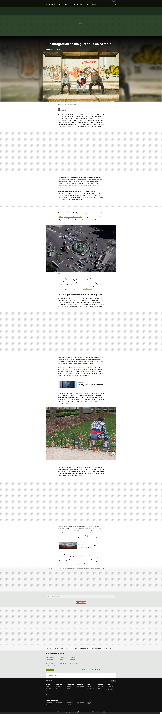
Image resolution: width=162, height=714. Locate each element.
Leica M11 (105, 648)
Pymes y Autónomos (110, 689)
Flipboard (111, 4)
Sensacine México (70, 702)
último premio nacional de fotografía (70, 217)
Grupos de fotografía (89, 568)
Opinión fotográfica (72, 568)
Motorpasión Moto (91, 688)
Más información (90, 712)
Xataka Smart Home (48, 692)
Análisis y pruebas (50, 657)
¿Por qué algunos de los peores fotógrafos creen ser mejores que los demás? (89, 546)
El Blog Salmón (111, 686)
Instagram (113, 4)
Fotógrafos (72, 657)
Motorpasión (90, 686)
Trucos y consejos (62, 657)
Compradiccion (101, 690)
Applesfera (48, 690)
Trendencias (100, 686)
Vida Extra (58, 688)
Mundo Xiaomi (49, 694)
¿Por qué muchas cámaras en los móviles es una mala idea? (90, 384)
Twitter (57, 49)
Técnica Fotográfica (74, 663)
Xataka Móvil (48, 688)
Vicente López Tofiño (84, 367)
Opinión (64, 568)
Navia (87, 369)
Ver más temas (49, 670)
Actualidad (72, 659)
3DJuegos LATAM (59, 702)
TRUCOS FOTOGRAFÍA (69, 4)
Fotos (62, 34)
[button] (67, 109)
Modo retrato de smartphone (95, 648)
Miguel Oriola (69, 369)
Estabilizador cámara (59, 648)
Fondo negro (75, 648)
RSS (97, 669)
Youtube (115, 4)
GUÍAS (87, 4)
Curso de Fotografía (62, 663)
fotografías (80, 568)
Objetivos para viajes (84, 648)
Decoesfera (100, 688)
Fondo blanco (68, 648)
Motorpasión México (90, 703)
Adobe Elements (61, 665)
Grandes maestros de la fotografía (50, 666)
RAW (71, 665)
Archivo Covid (87, 289)
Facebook (109, 4)
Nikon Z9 (111, 648)
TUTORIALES (80, 4)
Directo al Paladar (80, 686)
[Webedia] (113, 1)
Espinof (68, 688)
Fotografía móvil (49, 659)
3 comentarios (51, 49)
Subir (112, 680)
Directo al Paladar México (80, 703)
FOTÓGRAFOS (94, 4)
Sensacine (69, 686)
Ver (81, 602)
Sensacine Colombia (69, 705)
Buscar (114, 675)
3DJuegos (58, 686)
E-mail (61, 49)
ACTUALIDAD (52, 4)
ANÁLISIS (60, 4)
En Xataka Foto (81, 382)
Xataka (47, 686)
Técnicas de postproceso (60, 660)
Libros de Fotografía (50, 663)
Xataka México (49, 702)
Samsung (57, 34)
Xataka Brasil (48, 704)
